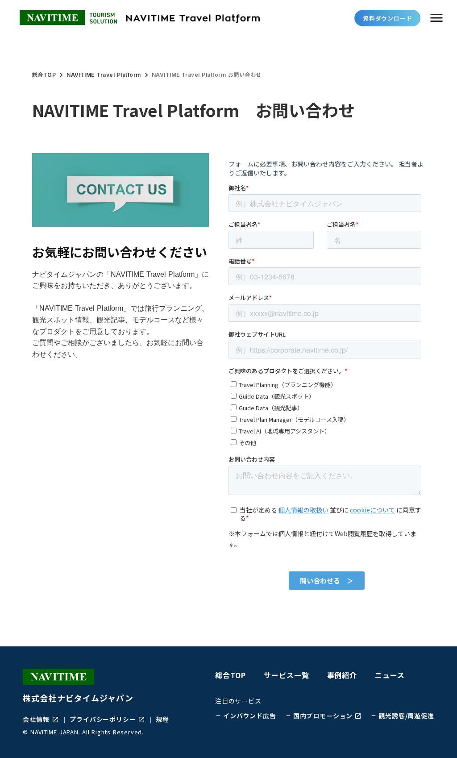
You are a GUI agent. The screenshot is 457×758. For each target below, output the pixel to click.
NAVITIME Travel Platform (103, 74)
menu (436, 18)
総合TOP (44, 74)
